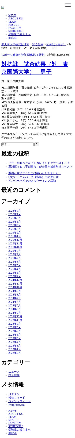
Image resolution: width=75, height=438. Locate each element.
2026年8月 (14, 210)
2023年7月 (14, 330)
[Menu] (68, 5)
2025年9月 (14, 250)
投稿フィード (16, 397)
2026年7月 (14, 214)
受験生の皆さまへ (19, 34)
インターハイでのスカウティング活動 (32, 180)
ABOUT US (15, 18)
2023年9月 (14, 323)
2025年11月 (15, 243)
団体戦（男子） (37, 54)
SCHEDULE (15, 31)
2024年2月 (14, 312)
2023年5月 (14, 338)
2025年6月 (14, 261)
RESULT (13, 24)
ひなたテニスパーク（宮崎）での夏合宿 (33, 177)
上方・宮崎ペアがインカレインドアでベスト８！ (39, 162)
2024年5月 (14, 305)
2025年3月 (14, 272)
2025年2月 (14, 276)
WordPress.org (16, 404)
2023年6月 (14, 334)
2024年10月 (15, 287)
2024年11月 (15, 283)
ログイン (14, 394)
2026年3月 (14, 228)
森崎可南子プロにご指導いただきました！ (34, 173)
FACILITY (14, 27)
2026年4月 (14, 225)
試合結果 (14, 375)
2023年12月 (15, 316)
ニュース (14, 371)
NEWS (12, 15)
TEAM (12, 21)
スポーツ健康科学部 (14, 54)
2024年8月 (14, 294)
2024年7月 (14, 298)
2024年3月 (14, 309)
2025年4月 (14, 269)
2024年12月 (15, 279)
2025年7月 (14, 258)
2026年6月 (14, 217)
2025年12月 (15, 239)
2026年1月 (14, 236)
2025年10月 (15, 247)
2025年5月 (14, 265)
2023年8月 (14, 327)
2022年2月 (14, 352)
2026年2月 (14, 232)
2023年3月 (14, 345)
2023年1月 (14, 349)
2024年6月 (14, 301)
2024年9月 (14, 290)
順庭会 (12, 37)
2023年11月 (15, 320)
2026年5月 (14, 221)
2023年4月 (14, 341)
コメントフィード (19, 401)
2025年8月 (14, 254)
